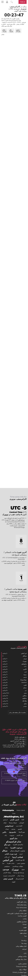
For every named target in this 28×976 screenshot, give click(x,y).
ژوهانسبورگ (23, 680)
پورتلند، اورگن (20, 875)
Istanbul (24, 682)
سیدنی (25, 706)
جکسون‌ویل (12, 832)
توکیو (4, 31)
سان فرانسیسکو (13, 841)
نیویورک (25, 661)
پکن (11, 31)
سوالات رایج (23, 969)
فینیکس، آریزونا (17, 857)
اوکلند (4, 823)
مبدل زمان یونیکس (21, 959)
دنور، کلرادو (20, 835)
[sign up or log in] (7, 2)
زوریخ (25, 674)
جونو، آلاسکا (22, 832)
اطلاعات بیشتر (20, 24)
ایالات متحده (21, 804)
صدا (25, 936)
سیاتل (6, 847)
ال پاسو (5, 820)
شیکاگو (25, 656)
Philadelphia (8, 810)
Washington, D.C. (13, 816)
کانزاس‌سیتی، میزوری (9, 875)
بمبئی (25, 693)
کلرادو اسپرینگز (20, 879)
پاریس (18, 31)
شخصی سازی (22, 964)
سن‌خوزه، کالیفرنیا (16, 848)
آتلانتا (23, 819)
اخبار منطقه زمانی (21, 946)
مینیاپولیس (7, 866)
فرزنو (21, 854)
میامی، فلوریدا (10, 863)
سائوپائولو (24, 664)
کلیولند (13, 882)
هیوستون (6, 869)
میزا (3, 863)
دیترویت (11, 835)
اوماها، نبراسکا (13, 823)
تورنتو (25, 658)
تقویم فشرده (23, 930)
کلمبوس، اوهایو (8, 879)
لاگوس (25, 669)
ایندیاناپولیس (9, 826)
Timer (25, 924)
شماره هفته (23, 933)
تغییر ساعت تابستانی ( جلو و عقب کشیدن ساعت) (17, 915)
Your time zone (21, 907)
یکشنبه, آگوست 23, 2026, (10, 18)
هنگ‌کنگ (24, 701)
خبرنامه (24, 949)
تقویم (25, 927)
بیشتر (2, 34)
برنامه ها (24, 940)
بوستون (13, 829)
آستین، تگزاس (14, 820)
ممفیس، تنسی (21, 863)
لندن (25, 672)
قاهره (25, 685)
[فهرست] (2, 2)
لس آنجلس (24, 653)
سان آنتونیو (13, 838)
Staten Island (21, 810)
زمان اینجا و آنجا (22, 905)
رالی (6, 835)
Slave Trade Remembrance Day (11, 20)
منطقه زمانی (23, 910)
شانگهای (24, 698)
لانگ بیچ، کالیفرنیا (20, 860)
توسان (7, 829)
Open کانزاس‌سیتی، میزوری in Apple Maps (15, 781)
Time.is (22, 2)
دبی (26, 690)
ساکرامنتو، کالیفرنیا (18, 844)
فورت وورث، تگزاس (11, 854)
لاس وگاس (7, 857)
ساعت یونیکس (22, 956)
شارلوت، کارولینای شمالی (17, 851)
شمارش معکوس (22, 921)
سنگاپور (25, 695)
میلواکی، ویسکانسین (17, 866)
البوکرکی (21, 823)
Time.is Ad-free (21, 966)
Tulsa (13, 813)
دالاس (4, 832)
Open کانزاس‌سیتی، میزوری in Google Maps (15, 774)
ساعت (25, 919)
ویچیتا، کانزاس (7, 872)
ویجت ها (24, 943)
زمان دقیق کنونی (22, 902)
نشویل (23, 869)
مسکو (25, 688)
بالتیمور (20, 829)
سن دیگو (7, 845)
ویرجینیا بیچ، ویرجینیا (18, 872)
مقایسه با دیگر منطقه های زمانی (17, 712)
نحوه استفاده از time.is (20, 972)
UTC (25, 666)
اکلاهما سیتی (19, 826)
